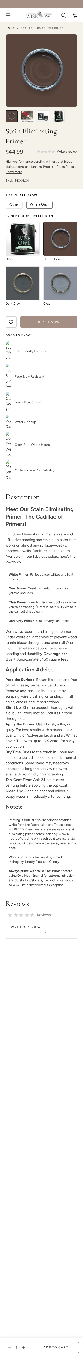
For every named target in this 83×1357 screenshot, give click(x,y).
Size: (21, 195)
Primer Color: (29, 216)
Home (10, 28)
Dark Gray (13, 304)
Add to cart (56, 1347)
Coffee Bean (52, 259)
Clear (9, 259)
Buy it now (49, 322)
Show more (14, 172)
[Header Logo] (39, 15)
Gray (46, 304)
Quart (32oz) (39, 205)
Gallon (14, 205)
